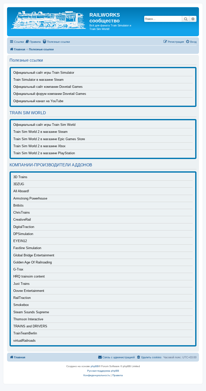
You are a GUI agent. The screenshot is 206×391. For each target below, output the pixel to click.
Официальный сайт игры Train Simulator (43, 72)
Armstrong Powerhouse (30, 198)
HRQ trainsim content (29, 276)
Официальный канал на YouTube (38, 101)
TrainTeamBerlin (25, 333)
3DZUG (18, 184)
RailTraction (22, 298)
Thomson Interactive (28, 319)
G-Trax (18, 269)
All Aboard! (21, 191)
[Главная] (48, 19)
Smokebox (21, 305)
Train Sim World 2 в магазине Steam (40, 132)
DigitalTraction (23, 227)
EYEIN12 (20, 241)
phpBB (95, 366)
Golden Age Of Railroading (32, 262)
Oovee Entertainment (28, 291)
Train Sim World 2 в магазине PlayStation (44, 153)
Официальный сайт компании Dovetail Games (48, 87)
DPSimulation (23, 234)
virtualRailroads (24, 340)
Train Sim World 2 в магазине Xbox (39, 146)
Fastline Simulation (27, 248)
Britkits (18, 205)
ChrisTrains (21, 212)
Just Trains (21, 284)
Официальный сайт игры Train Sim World (44, 125)
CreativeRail (22, 219)
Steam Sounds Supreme (31, 312)
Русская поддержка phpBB (103, 370)
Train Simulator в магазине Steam (38, 80)
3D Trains (20, 177)
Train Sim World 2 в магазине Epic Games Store (49, 139)
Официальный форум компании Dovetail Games (49, 94)
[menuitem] (33, 42)
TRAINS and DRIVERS (30, 326)
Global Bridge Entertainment (33, 255)
